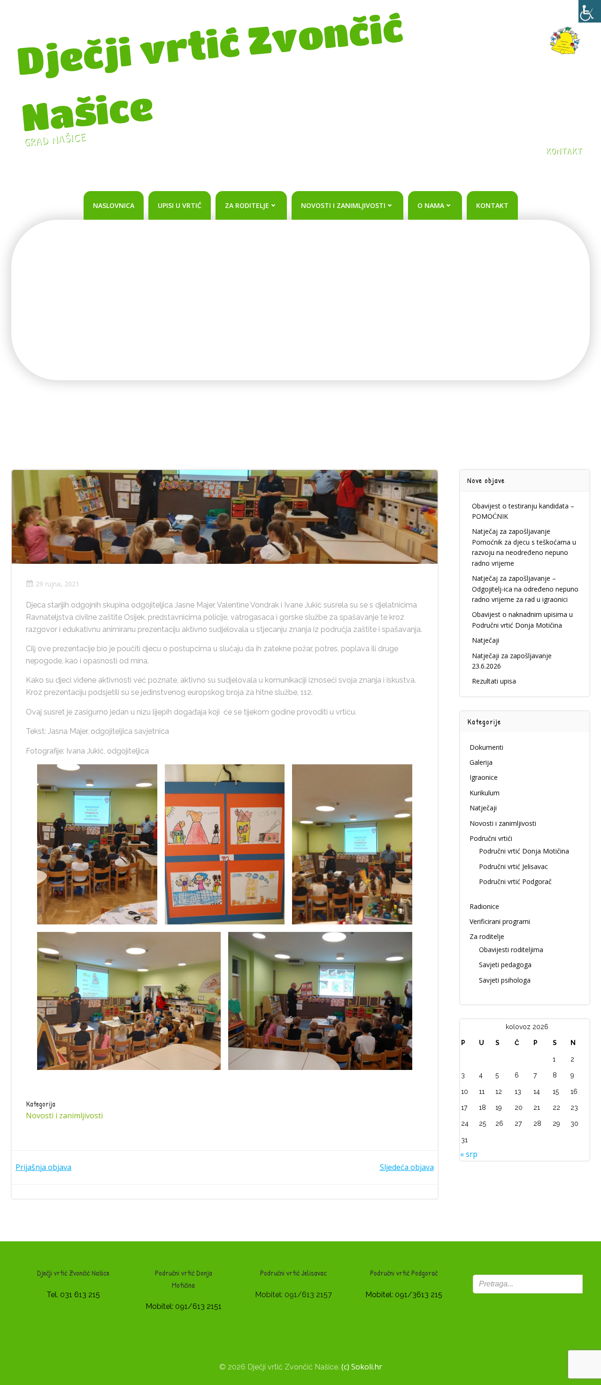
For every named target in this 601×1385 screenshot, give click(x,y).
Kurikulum (485, 792)
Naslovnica (113, 205)
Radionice (484, 906)
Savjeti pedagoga (505, 964)
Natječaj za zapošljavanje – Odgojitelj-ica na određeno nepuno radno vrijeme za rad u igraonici (525, 589)
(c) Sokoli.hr (361, 1367)
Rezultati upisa (494, 681)
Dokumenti (486, 747)
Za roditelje (247, 205)
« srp (469, 1154)
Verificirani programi (500, 921)
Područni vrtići (491, 838)
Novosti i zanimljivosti (343, 205)
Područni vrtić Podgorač (515, 881)
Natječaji (485, 640)
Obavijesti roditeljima (511, 949)
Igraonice (484, 777)
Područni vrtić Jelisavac (513, 866)
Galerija (481, 762)
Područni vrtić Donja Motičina (524, 850)
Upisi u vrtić (179, 205)
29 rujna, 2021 (57, 583)
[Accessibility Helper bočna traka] (589, 11)
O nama (430, 205)
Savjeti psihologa (505, 980)
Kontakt (492, 205)
